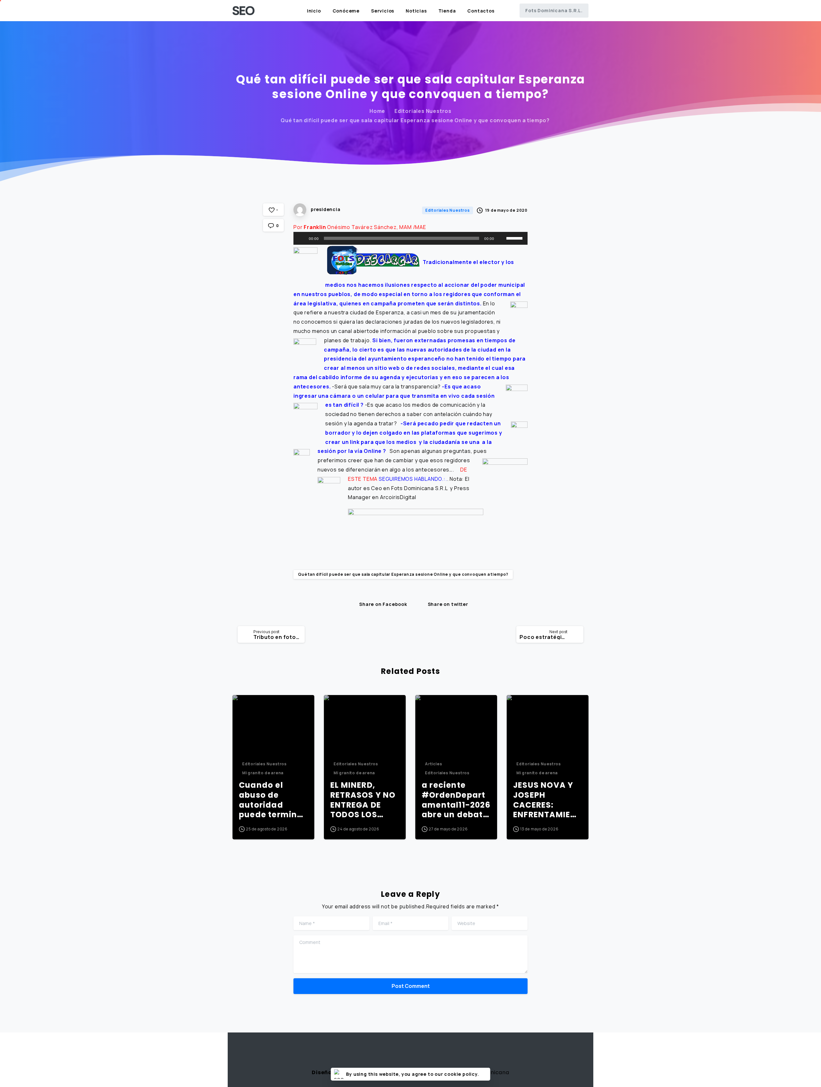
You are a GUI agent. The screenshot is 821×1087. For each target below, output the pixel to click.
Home (377, 111)
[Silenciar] (501, 238)
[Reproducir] (302, 238)
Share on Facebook (383, 604)
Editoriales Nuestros (423, 111)
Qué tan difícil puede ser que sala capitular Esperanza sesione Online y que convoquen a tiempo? (403, 574)
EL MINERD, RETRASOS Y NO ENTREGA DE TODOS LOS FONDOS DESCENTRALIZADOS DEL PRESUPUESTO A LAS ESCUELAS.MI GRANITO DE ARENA (363, 800)
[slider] (515, 237)
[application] (410, 238)
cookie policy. (461, 1074)
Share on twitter (448, 604)
